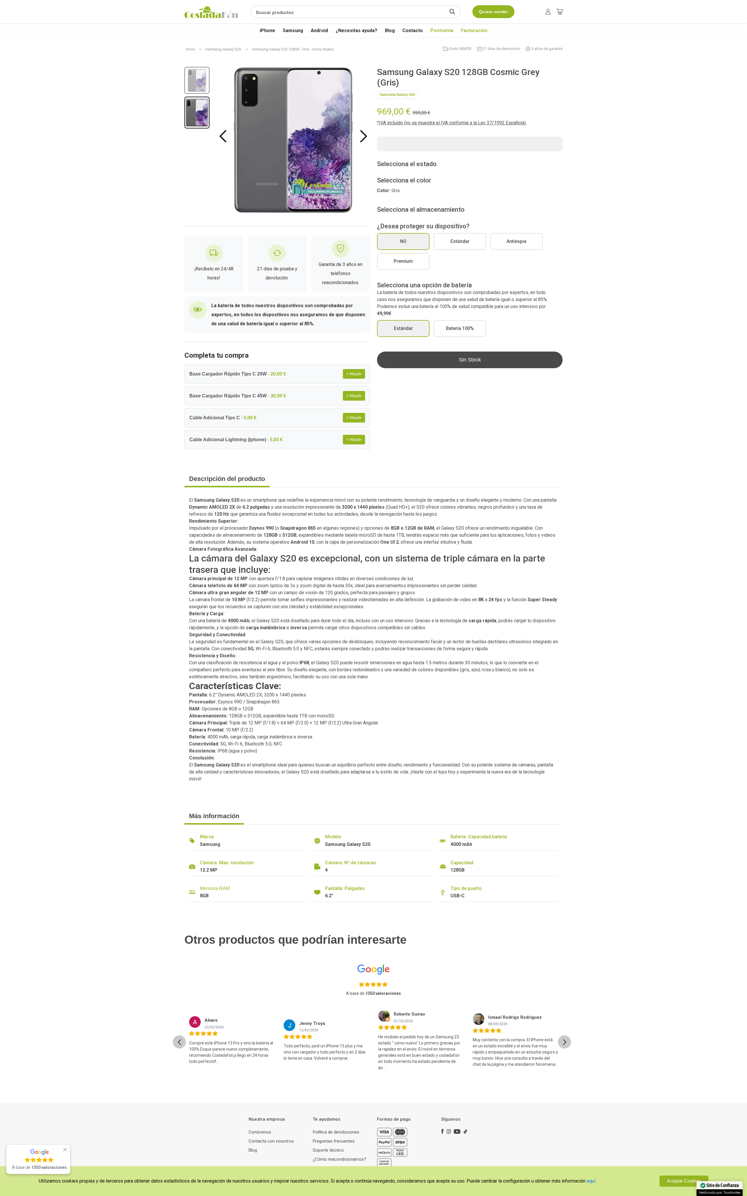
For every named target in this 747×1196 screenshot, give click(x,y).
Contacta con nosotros (271, 1141)
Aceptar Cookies (684, 1180)
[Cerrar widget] (65, 1149)
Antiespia (516, 241)
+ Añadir (354, 373)
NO (403, 241)
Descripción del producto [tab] (227, 478)
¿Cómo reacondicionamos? (339, 1159)
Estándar (460, 241)
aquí (591, 1181)
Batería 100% (460, 328)
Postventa (441, 30)
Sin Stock (470, 360)
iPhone (267, 30)
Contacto (412, 30)
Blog (390, 30)
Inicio (190, 49)
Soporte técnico (328, 1150)
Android (319, 30)
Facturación (474, 30)
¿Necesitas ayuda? (356, 30)
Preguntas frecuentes (334, 1141)
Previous (224, 135)
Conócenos (260, 1132)
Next (363, 135)
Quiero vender (493, 11)
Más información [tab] (214, 816)
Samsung (293, 30)
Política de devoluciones (336, 1132)
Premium (403, 261)
